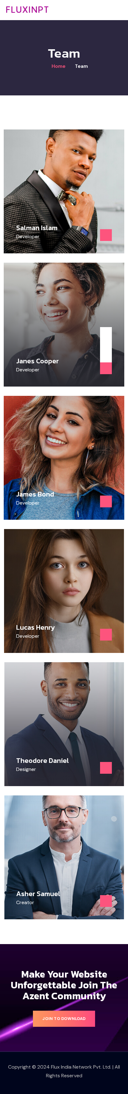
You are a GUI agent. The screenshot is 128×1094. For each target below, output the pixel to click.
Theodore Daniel (42, 760)
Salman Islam (36, 228)
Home (58, 66)
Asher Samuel (38, 894)
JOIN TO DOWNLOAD (63, 1018)
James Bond (35, 494)
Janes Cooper (37, 361)
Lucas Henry (35, 627)
